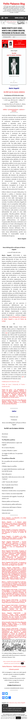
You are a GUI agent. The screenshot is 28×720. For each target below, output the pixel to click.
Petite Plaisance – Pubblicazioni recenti (14, 666)
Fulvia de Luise (13, 702)
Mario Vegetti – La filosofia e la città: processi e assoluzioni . (14, 518)
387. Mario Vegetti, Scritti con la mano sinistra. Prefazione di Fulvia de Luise (12, 709)
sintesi (14, 111)
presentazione (13, 109)
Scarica (22, 663)
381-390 (5, 705)
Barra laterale (19, 18)
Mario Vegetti (21, 702)
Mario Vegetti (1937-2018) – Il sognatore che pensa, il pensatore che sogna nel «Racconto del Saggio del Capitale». (14, 563)
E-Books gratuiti (14, 669)
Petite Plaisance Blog (14, 4)
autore (21, 109)
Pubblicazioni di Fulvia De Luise (10, 381)
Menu (6, 18)
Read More (24, 718)
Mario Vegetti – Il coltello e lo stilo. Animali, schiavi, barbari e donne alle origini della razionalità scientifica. (14, 537)
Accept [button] (18, 718)
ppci (14, 36)
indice (5, 109)
